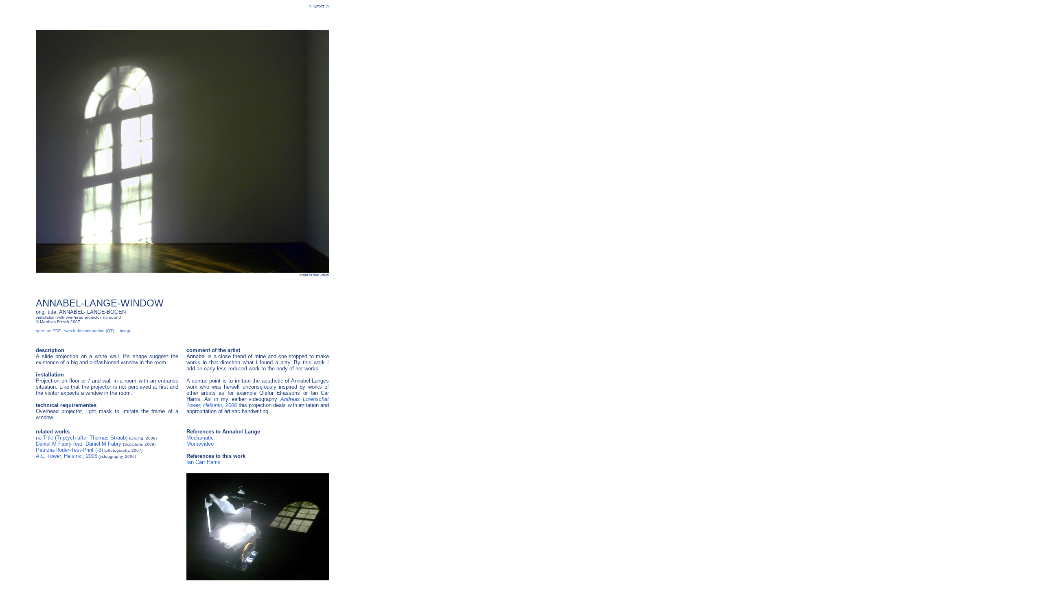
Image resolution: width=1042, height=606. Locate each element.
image (125, 330)
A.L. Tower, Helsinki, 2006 (66, 456)
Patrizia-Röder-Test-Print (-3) (69, 450)
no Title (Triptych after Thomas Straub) (81, 438)
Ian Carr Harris (203, 462)
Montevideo (200, 444)
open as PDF (48, 330)
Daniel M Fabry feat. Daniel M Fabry (78, 444)
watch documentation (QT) (89, 330)
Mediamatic (200, 438)
